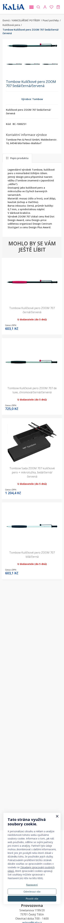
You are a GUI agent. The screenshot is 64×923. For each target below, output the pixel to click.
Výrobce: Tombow (32, 99)
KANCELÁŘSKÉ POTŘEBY (26, 20)
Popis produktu (19, 158)
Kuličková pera (11, 25)
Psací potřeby (51, 20)
